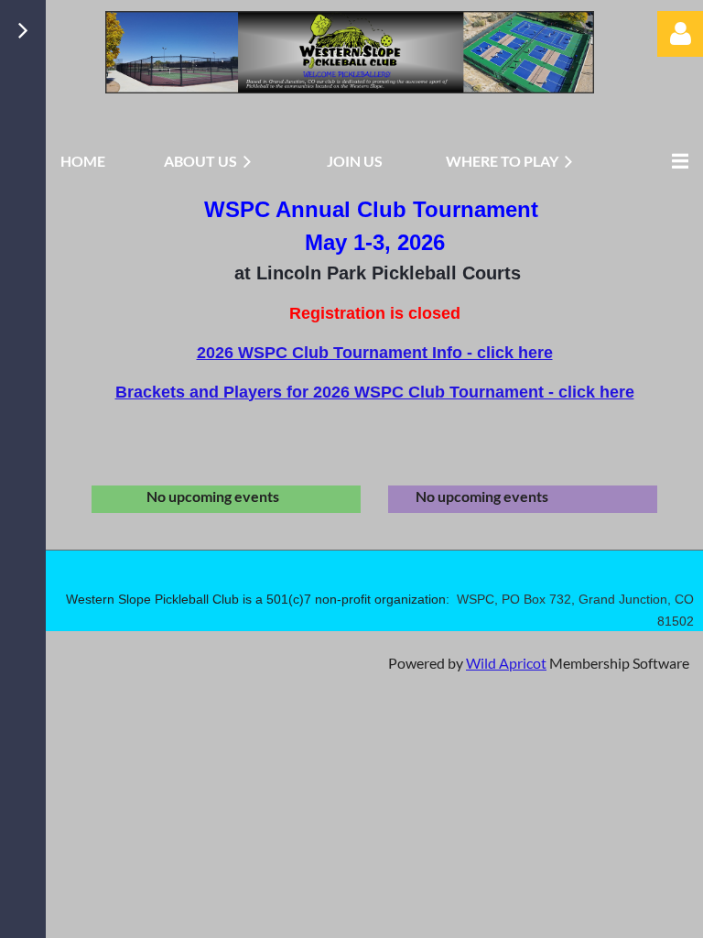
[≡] (675, 161)
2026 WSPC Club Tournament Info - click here (375, 353)
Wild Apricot (506, 662)
